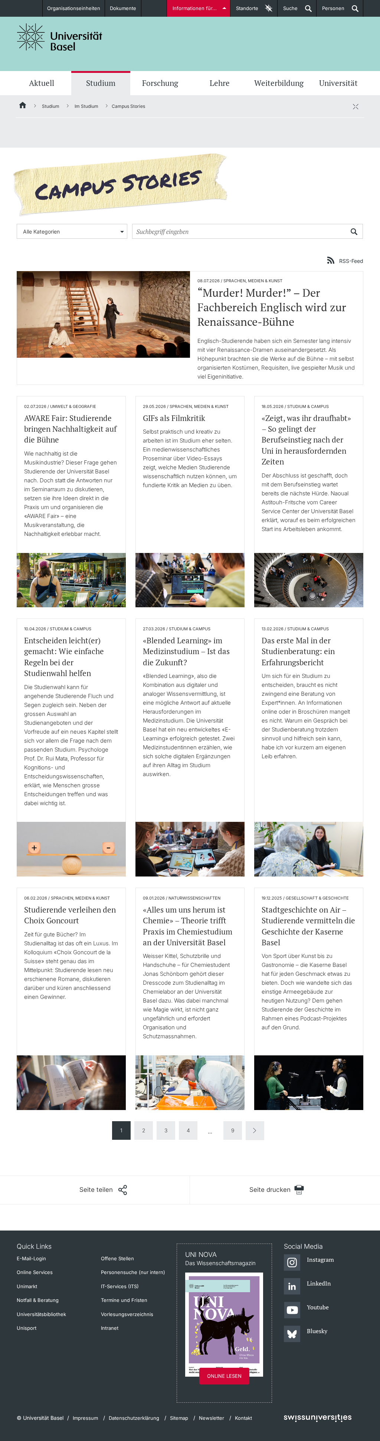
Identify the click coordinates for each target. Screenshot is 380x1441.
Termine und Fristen (124, 1300)
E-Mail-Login (31, 1258)
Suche (288, 11)
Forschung (160, 83)
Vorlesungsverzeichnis (127, 1314)
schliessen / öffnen (355, 106)
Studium (100, 83)
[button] (103, 1190)
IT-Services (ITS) (120, 1286)
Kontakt (243, 1418)
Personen (330, 11)
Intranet (109, 1328)
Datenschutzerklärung (134, 1418)
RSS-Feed (351, 261)
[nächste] (255, 1130)
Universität (338, 83)
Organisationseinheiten (73, 8)
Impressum (85, 1418)
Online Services (35, 1272)
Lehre (220, 83)
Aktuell (41, 83)
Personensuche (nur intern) (133, 1272)
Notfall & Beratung (38, 1300)
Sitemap (179, 1418)
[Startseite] (23, 106)
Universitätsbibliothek (41, 1314)
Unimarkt (27, 1286)
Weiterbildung (279, 83)
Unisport (26, 1328)
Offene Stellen (117, 1258)
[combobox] (72, 231)
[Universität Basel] (59, 37)
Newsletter (211, 1418)
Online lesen (224, 1376)
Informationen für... (195, 8)
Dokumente (123, 8)
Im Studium (86, 106)
